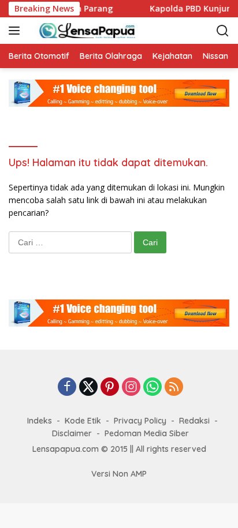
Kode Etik (83, 420)
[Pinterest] (110, 387)
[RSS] (174, 387)
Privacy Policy (140, 420)
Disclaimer (72, 433)
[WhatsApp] (152, 387)
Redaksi (194, 420)
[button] (16, 30)
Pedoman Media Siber (147, 433)
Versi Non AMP (119, 474)
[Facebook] (67, 387)
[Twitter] (88, 387)
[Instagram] (131, 387)
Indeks (39, 420)
